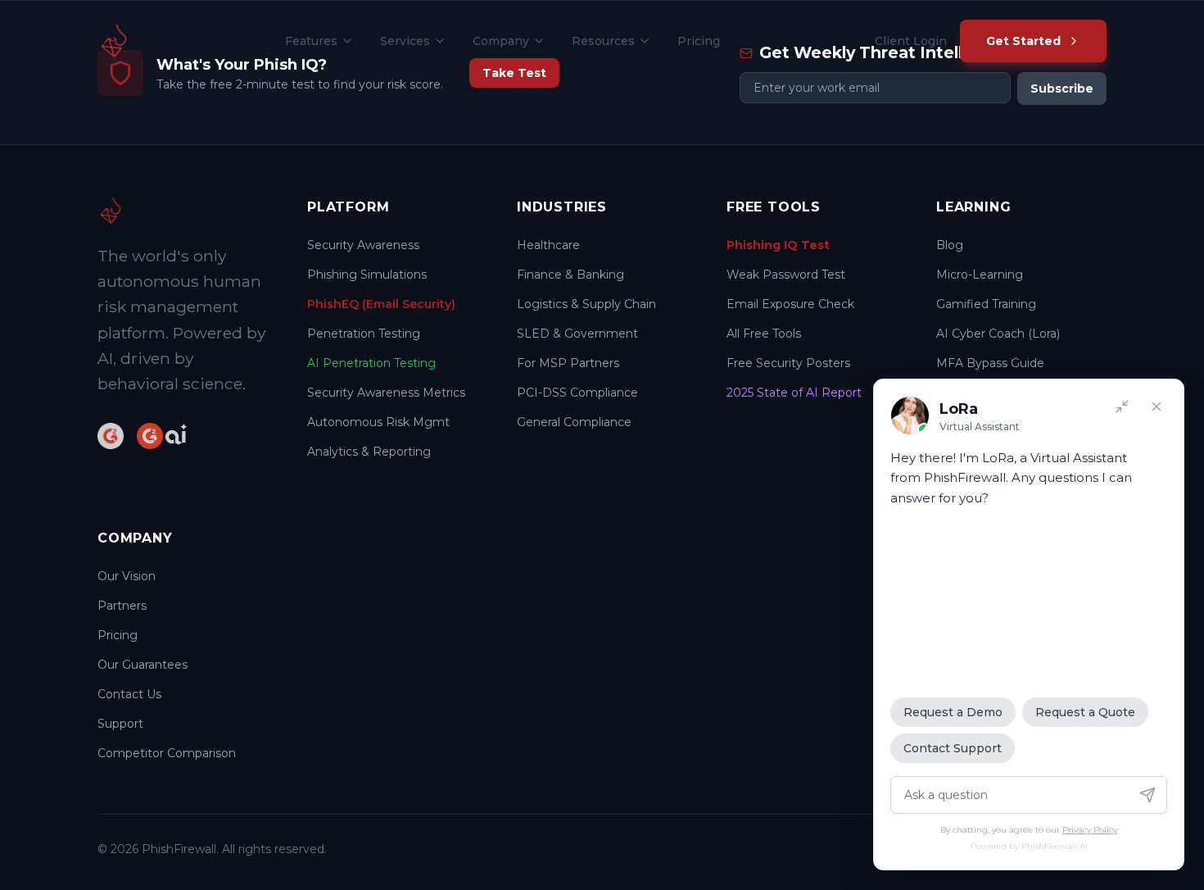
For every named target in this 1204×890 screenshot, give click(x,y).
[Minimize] (1122, 406)
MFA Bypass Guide (990, 363)
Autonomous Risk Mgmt (378, 422)
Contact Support (952, 748)
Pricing (698, 41)
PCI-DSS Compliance (577, 392)
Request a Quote (1085, 712)
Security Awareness (363, 245)
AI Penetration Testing (371, 363)
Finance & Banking (570, 274)
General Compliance (574, 422)
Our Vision (126, 576)
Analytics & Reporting (369, 451)
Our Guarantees (142, 664)
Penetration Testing (363, 333)
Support (120, 723)
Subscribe (1061, 88)
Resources (603, 41)
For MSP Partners (568, 363)
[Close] (1156, 406)
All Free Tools (763, 333)
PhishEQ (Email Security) (381, 304)
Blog (949, 245)
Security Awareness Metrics (386, 392)
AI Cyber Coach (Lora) (998, 333)
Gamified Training (986, 304)
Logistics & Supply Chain (586, 304)
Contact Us (129, 694)
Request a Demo (953, 712)
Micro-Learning (979, 274)
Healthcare (548, 245)
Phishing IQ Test (778, 245)
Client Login (911, 41)
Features (311, 41)
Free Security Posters (788, 363)
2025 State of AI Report (794, 392)
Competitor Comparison (166, 753)
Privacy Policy (1089, 829)
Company (501, 41)
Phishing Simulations (367, 274)
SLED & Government (577, 333)
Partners (122, 605)
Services (405, 41)
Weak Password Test (785, 274)
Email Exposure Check (790, 304)
